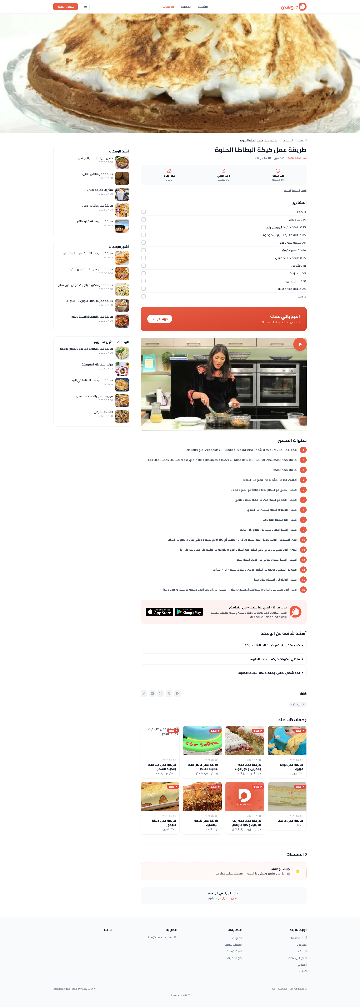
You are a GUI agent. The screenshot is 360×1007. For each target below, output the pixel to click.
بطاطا (300, 211)
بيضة (301, 296)
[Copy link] (144, 693)
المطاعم (185, 7)
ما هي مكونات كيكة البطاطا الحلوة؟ (275, 659)
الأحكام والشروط (298, 988)
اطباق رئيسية (234, 951)
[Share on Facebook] (177, 693)
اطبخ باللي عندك (297, 958)
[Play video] (224, 384)
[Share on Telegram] (152, 693)
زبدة (292, 273)
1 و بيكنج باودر (273, 227)
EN (85, 6)
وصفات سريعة (233, 944)
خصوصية (282, 988)
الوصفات (168, 7)
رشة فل (296, 265)
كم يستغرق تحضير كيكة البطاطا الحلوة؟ (272, 645)
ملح (281, 242)
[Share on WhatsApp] (160, 693)
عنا (273, 988)
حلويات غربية (234, 958)
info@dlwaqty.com (160, 937)
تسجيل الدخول (65, 6)
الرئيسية (203, 7)
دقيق (292, 219)
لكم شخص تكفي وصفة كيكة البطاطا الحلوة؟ (269, 673)
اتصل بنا (302, 971)
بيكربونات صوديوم (273, 235)
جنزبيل (278, 258)
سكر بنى (291, 281)
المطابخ (302, 964)
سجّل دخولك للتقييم (297, 158)
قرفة (285, 250)
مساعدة (302, 944)
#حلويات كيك (297, 704)
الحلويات (237, 938)
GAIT (187, 995)
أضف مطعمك (298, 938)
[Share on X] (169, 693)
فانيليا (281, 288)
